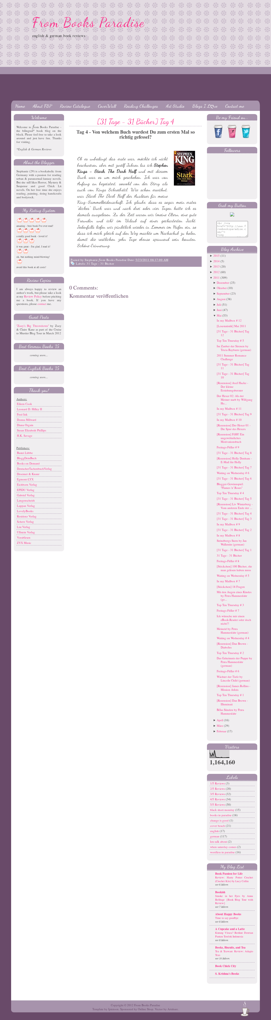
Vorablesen (23, 537)
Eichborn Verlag (27, 484)
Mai (219, 315)
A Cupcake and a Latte (230, 929)
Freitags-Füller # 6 (228, 671)
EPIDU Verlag (25, 490)
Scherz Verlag (25, 521)
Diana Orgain (25, 425)
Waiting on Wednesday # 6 (233, 473)
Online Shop (145, 1009)
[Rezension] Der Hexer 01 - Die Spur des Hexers (234, 427)
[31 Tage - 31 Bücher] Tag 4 (135, 121)
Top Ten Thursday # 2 (230, 653)
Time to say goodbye (226, 918)
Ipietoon (113, 1009)
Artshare (173, 1009)
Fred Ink (22, 414)
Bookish (220, 892)
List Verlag (23, 527)
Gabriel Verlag (26, 495)
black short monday (222, 810)
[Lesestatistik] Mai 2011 (231, 326)
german (215, 836)
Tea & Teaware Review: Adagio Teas (234, 953)
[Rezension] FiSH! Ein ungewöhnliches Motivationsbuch (230, 438)
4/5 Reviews (218, 799)
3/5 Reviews (218, 794)
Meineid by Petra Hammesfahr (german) (233, 630)
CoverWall (107, 106)
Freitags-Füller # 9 (228, 447)
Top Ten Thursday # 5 (230, 340)
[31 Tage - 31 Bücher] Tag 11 (233, 366)
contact (42, 304)
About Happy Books (228, 914)
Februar (221, 731)
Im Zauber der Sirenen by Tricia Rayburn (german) (234, 348)
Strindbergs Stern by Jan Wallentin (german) (232, 542)
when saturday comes (223, 847)
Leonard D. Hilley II (29, 409)
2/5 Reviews (218, 789)
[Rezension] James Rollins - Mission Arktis (233, 688)
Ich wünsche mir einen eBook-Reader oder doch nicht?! (234, 619)
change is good (219, 820)
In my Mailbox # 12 (229, 320)
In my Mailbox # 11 (229, 408)
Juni (219, 310)
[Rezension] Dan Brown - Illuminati (232, 702)
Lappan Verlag (26, 506)
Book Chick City (225, 966)
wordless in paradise (223, 852)
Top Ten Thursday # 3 (230, 605)
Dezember (223, 283)
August (221, 299)
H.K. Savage (24, 435)
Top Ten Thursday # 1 (230, 695)
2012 (216, 272)
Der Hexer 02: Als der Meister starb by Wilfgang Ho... (234, 399)
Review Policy (33, 296)
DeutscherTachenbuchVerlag (34, 469)
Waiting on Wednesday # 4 (233, 638)
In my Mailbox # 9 (228, 524)
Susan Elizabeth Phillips (31, 430)
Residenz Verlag (27, 516)
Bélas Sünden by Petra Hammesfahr (230, 711)
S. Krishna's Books (227, 974)
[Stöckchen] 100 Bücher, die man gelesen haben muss (234, 568)
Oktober (222, 288)
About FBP (42, 106)
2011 (216, 277)
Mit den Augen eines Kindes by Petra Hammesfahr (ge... (234, 595)
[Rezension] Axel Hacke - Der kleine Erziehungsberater (232, 386)
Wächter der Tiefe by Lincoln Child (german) (233, 678)
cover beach (218, 826)
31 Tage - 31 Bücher (100, 263)
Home (20, 106)
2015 (216, 256)
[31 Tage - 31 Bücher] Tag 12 (233, 333)
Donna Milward (26, 420)
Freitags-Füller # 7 (228, 610)
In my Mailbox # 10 (229, 420)
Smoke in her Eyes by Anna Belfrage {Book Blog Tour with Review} (234, 899)
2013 (216, 266)
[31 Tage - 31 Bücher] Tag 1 (234, 550)
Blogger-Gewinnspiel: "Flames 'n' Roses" (230, 486)
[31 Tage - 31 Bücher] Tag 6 (234, 478)
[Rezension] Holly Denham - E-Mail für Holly (234, 460)
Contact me (234, 106)
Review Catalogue (75, 106)
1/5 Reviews (218, 783)
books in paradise (221, 815)
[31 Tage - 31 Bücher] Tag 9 (234, 414)
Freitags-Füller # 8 (228, 561)
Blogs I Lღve (204, 106)
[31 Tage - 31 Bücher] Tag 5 (234, 498)
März (220, 726)
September (223, 293)
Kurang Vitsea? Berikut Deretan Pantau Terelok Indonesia (234, 934)
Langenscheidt (26, 500)
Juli (219, 304)
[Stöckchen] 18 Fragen (231, 587)
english (215, 831)
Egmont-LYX (25, 479)
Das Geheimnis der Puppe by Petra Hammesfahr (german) (234, 661)
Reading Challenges (141, 106)
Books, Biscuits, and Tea (230, 947)
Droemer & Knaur (28, 474)
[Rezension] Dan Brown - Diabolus (232, 645)
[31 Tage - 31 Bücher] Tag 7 (234, 467)
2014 (216, 261)
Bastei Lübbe (25, 453)
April (220, 720)
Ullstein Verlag (26, 532)
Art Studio (175, 106)
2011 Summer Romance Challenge (231, 357)
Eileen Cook (24, 404)
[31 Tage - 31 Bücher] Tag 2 (234, 530)
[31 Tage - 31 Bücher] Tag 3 (234, 519)
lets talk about (219, 841)
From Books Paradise (88, 22)
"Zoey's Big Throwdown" (32, 326)
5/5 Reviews (218, 804)
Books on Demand (28, 463)
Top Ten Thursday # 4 (230, 493)
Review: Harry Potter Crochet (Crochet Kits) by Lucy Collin (234, 879)
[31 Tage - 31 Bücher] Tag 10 (233, 375)
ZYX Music (24, 543)
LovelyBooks (25, 511)
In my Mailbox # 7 (228, 581)
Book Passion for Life (229, 874)
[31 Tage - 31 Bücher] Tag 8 (234, 453)
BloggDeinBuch (27, 458)
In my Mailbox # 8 (228, 535)
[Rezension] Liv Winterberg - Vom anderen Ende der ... (235, 506)
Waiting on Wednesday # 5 (233, 575)
